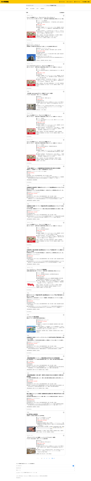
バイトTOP (18, 472)
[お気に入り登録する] (63, 15)
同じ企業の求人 (29, 88)
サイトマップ (26, 475)
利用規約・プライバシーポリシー (34, 475)
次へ (53, 458)
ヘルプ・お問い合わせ (19, 475)
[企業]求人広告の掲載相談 (43, 475)
